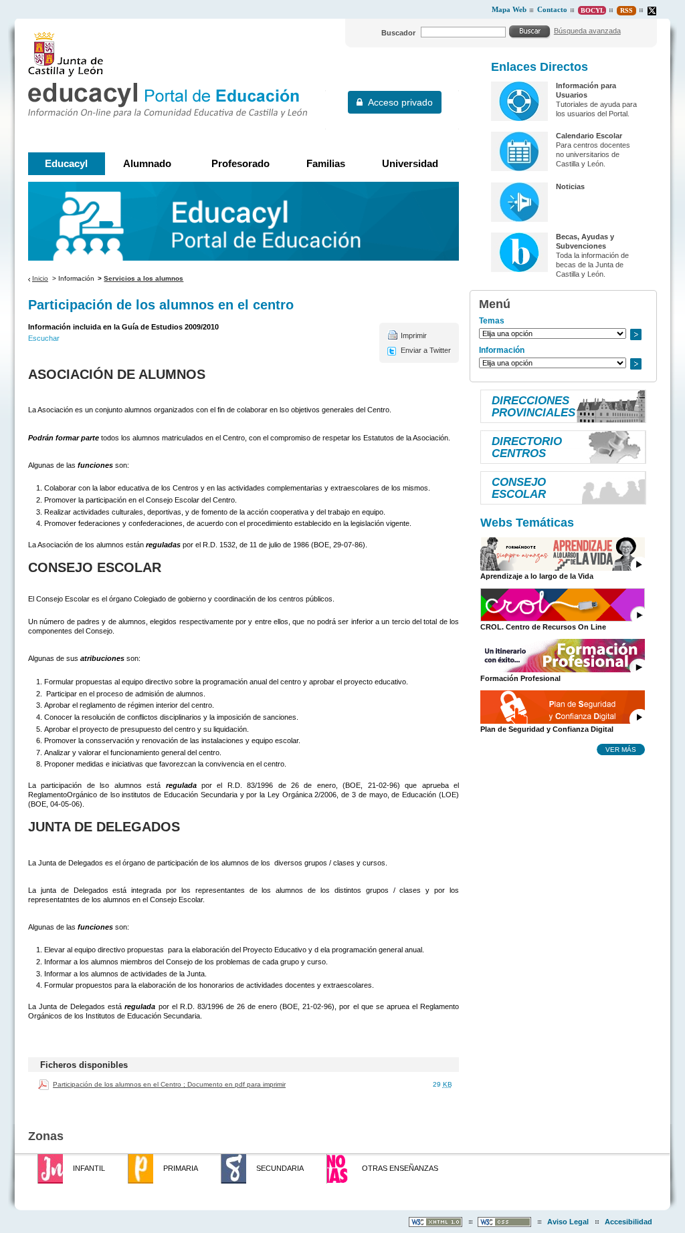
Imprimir (414, 335)
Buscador (398, 33)
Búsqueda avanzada (587, 31)
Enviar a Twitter (426, 350)
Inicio (40, 278)
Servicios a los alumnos (143, 278)
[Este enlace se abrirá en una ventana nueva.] (652, 11)
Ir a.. (635, 334)
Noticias (570, 186)
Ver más (620, 749)
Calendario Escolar (589, 136)
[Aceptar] (530, 31)
